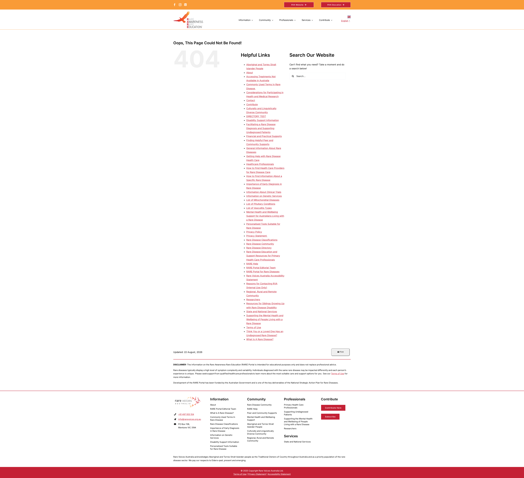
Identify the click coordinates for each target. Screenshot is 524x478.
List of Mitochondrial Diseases (262, 200)
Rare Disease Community (260, 243)
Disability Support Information (262, 120)
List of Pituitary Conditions (260, 204)
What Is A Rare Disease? (259, 339)
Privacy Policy (254, 231)
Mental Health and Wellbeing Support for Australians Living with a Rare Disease (265, 216)
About (249, 72)
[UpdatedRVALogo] (188, 396)
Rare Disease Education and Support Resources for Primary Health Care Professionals (263, 255)
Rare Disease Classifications (261, 240)
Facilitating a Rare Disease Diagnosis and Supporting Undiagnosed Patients (261, 128)
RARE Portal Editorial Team (261, 267)
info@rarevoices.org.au (189, 419)
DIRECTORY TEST (256, 116)
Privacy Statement (256, 235)
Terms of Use (253, 327)
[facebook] (174, 4)
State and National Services (261, 311)
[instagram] (180, 4)
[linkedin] (185, 4)
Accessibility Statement (279, 474)
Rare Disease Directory (259, 247)
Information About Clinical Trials (263, 192)
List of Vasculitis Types (259, 208)
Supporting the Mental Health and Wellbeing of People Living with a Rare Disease (264, 319)
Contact (250, 100)
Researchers (253, 299)
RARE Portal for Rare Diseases (262, 271)
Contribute (252, 104)
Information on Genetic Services (264, 196)
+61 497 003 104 (186, 414)
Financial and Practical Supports (264, 136)
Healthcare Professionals (260, 164)
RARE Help (252, 263)
